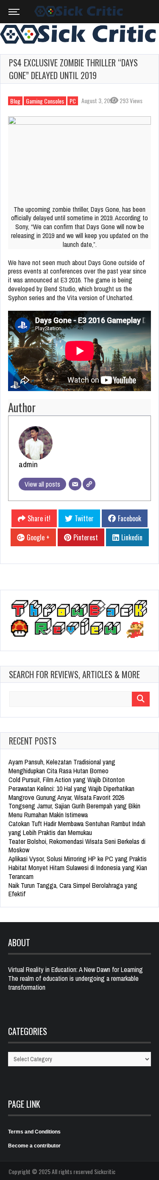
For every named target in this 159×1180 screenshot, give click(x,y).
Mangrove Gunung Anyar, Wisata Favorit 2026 (66, 797)
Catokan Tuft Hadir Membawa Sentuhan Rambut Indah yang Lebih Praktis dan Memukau (76, 828)
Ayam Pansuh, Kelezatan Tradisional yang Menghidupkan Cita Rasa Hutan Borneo (61, 766)
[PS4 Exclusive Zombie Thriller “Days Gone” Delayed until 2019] (79, 156)
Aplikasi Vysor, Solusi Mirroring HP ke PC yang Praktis (77, 858)
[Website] (89, 484)
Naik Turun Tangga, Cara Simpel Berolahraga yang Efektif (72, 890)
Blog (15, 100)
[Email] (75, 484)
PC (73, 100)
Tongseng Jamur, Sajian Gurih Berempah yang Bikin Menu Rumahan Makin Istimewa (74, 810)
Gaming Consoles (45, 100)
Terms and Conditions (34, 1132)
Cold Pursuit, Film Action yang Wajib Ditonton (66, 779)
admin (28, 464)
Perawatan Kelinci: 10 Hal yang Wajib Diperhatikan (71, 788)
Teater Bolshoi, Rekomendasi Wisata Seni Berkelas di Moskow (76, 846)
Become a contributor (34, 1146)
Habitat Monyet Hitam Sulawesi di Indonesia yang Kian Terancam (77, 872)
